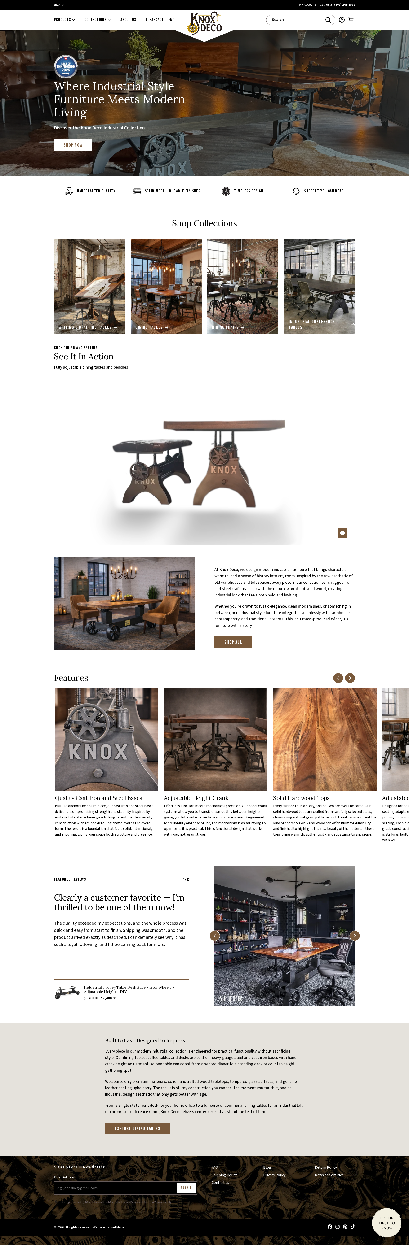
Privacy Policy (129, 1202)
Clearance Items (160, 19)
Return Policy (326, 1167)
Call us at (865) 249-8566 (337, 4)
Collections (96, 19)
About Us (128, 19)
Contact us (220, 1182)
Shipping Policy (224, 1175)
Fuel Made (117, 1227)
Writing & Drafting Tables (85, 327)
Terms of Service (154, 1202)
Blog (267, 1167)
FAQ (215, 1167)
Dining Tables (149, 327)
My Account (307, 4)
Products (62, 19)
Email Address (64, 1177)
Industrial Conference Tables (312, 324)
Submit (186, 1188)
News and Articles (329, 1175)
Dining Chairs (225, 327)
